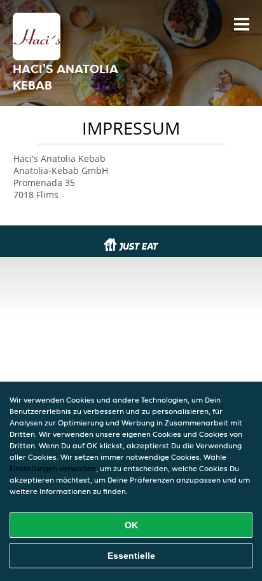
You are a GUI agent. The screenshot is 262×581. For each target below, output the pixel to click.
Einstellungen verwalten (53, 468)
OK (131, 525)
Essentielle (131, 556)
